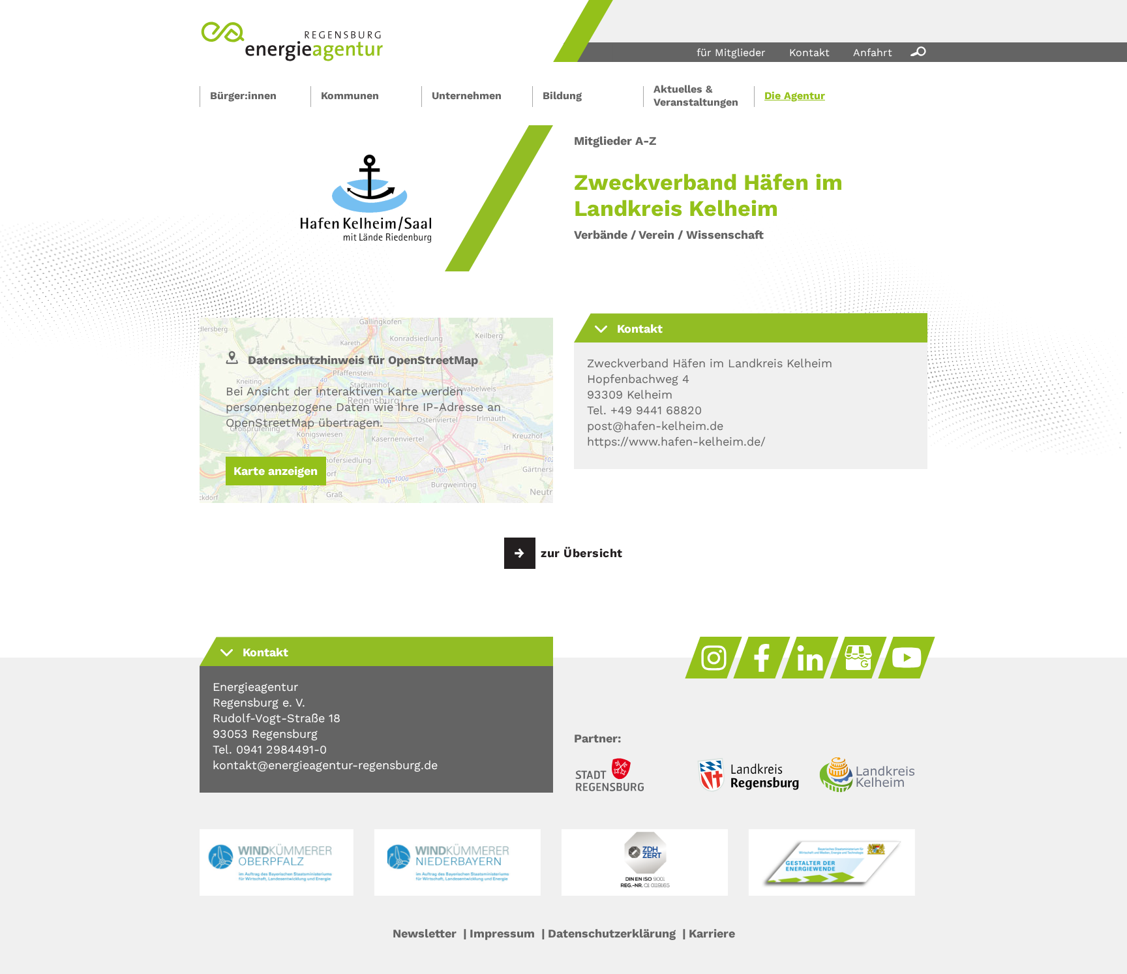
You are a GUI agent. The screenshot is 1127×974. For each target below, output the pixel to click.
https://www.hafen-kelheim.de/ (676, 441)
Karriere (712, 933)
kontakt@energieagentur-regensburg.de (325, 765)
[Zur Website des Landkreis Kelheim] (873, 777)
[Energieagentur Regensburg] (292, 58)
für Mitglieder (731, 52)
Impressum (502, 933)
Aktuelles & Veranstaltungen (696, 95)
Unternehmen (467, 95)
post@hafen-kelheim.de (655, 426)
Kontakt (809, 52)
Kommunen (350, 95)
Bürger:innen (243, 95)
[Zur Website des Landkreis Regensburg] (751, 777)
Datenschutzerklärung (612, 933)
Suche (915, 51)
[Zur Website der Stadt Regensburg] (628, 777)
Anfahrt (872, 52)
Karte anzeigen (275, 471)
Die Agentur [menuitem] (794, 95)
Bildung (562, 95)
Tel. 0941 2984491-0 (270, 749)
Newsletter (425, 933)
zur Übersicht (582, 553)
